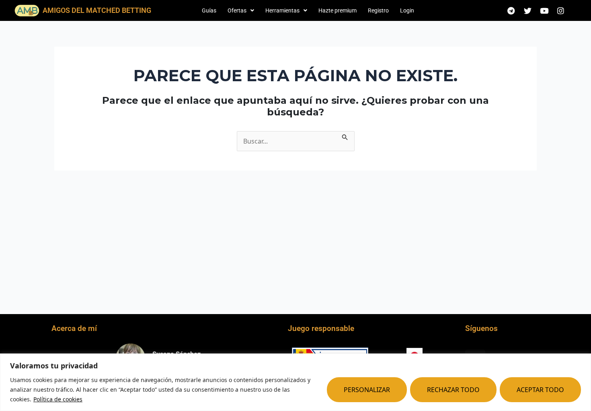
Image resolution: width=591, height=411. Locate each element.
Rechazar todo (453, 389)
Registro (378, 10)
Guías (209, 10)
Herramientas (282, 10)
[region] (295, 382)
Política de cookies (57, 399)
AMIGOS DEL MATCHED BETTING (97, 10)
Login (407, 10)
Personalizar (367, 389)
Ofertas (237, 10)
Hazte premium (337, 10)
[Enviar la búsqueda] (345, 136)
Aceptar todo (540, 389)
